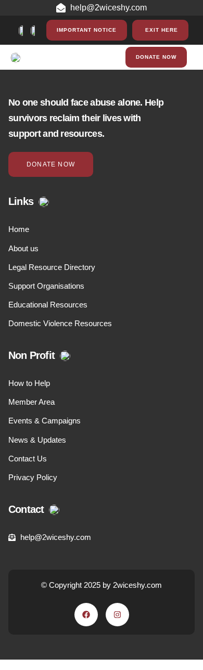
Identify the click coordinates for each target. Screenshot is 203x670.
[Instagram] (117, 614)
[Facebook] (86, 614)
